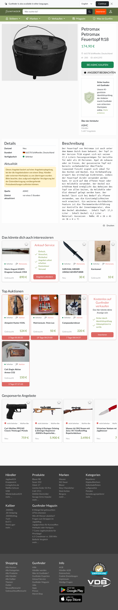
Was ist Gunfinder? (40, 573)
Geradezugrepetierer (95, 494)
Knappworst (11, 482)
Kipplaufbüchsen (93, 482)
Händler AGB (65, 570)
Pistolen (89, 491)
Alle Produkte (12, 573)
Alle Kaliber (11, 579)
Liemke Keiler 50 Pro (41, 488)
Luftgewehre (91, 488)
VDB (8, 491)
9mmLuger (10, 524)
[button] (109, 11)
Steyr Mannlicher (66, 488)
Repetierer (90, 479)
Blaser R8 (36, 479)
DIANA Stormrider (40, 494)
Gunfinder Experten (41, 576)
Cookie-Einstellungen (68, 576)
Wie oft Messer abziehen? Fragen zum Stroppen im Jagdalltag (43, 519)
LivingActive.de (12, 485)
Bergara (62, 494)
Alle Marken (11, 567)
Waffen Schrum (12, 488)
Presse (35, 591)
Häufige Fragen (66, 582)
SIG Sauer (63, 482)
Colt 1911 (36, 491)
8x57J (8, 521)
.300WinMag (11, 516)
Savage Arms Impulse (41, 497)
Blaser (62, 485)
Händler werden (39, 570)
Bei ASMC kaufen (97, 64)
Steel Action (64, 491)
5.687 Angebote (88, 131)
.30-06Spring (11, 513)
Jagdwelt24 (11, 479)
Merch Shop (37, 593)
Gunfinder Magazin (40, 582)
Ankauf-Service (39, 579)
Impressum (64, 579)
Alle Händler (11, 576)
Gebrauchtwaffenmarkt (16, 591)
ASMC (84, 125)
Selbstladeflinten (93, 485)
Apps (34, 588)
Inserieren (100, 11)
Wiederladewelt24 (14, 494)
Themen (9, 582)
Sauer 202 (36, 482)
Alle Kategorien (12, 570)
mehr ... (9, 497)
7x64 (8, 519)
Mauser (62, 479)
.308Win (9, 510)
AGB (61, 567)
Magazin (80, 18)
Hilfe (34, 567)
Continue (102, 3)
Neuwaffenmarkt (13, 588)
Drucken (110, 225)
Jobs (34, 585)
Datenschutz (64, 573)
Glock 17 (36, 485)
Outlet (8, 585)
